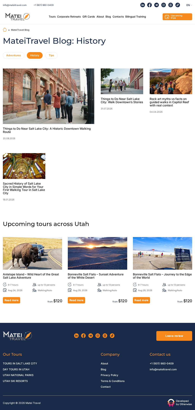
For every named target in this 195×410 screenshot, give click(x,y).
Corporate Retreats (69, 16)
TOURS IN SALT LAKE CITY (20, 363)
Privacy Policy (109, 375)
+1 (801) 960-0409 (44, 5)
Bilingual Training (135, 16)
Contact (106, 386)
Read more (12, 300)
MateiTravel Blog (20, 29)
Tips (51, 55)
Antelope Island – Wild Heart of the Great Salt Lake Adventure (31, 276)
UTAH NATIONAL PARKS (18, 375)
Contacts (118, 16)
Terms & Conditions (113, 381)
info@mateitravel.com (14, 5)
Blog (108, 16)
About (100, 16)
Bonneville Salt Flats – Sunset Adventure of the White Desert (96, 276)
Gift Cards (88, 16)
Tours (52, 16)
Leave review (174, 335)
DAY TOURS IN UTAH (16, 369)
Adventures (13, 55)
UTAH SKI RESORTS (15, 381)
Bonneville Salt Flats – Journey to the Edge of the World (162, 276)
